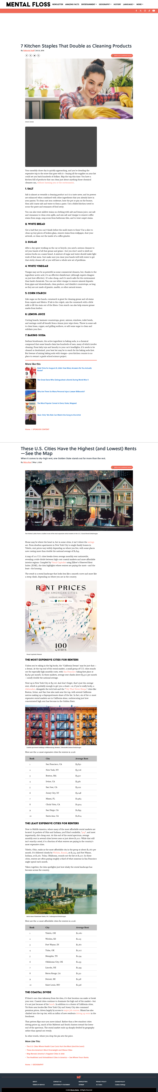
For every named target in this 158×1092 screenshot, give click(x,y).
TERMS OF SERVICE (39, 1085)
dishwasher (30, 689)
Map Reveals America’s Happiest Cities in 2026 (46, 1053)
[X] (140, 10)
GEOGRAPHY (104, 4)
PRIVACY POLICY (101, 1082)
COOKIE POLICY (120, 1082)
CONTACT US (57, 1082)
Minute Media (74, 1090)
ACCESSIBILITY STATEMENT (61, 1085)
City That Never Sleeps (76, 689)
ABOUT (35, 1082)
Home (27, 429)
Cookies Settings (120, 1085)
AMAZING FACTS (72, 4)
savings (91, 542)
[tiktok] (149, 10)
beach (52, 1004)
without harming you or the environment (55, 182)
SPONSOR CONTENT (41, 429)
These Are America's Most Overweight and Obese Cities (49, 1050)
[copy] (38, 55)
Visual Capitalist (59, 562)
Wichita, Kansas (60, 852)
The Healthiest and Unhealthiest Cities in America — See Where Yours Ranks (58, 1057)
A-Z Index (99, 1085)
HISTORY (117, 4)
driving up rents (83, 1013)
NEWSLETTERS (83, 1082)
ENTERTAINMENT (88, 4)
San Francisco (70, 671)
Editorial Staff (28, 50)
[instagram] (145, 10)
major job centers (71, 1010)
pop (83, 832)
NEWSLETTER (57, 4)
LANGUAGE (128, 4)
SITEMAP (81, 1085)
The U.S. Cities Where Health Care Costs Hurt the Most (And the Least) (55, 1046)
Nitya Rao (27, 462)
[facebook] (136, 10)
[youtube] (153, 10)
